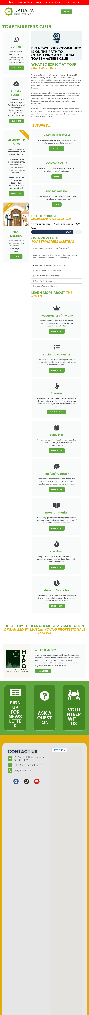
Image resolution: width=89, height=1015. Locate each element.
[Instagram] (26, 781)
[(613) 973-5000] (10, 770)
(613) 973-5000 (22, 770)
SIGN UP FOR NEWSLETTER (15, 714)
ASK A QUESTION (44, 718)
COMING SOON (56, 412)
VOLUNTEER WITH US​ (74, 716)
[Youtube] (37, 781)
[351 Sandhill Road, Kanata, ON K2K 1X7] (10, 758)
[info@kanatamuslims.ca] (10, 765)
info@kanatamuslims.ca (28, 765)
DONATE (66, 11)
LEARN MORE (56, 331)
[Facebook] (16, 781)
